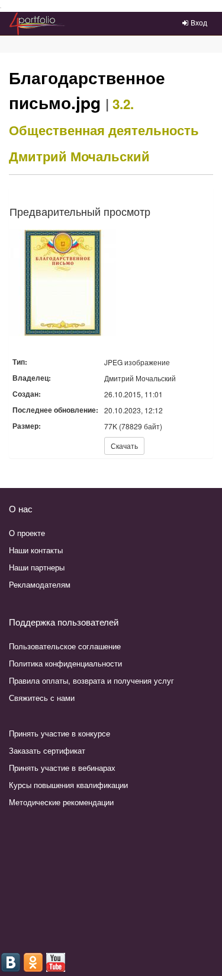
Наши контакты (36, 550)
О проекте (27, 532)
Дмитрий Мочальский (79, 155)
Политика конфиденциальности (65, 663)
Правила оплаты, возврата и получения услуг (91, 680)
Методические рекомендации (61, 802)
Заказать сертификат (47, 750)
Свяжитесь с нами (42, 697)
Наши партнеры (37, 567)
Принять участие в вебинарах (62, 767)
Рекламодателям (39, 584)
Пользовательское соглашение (65, 646)
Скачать (124, 446)
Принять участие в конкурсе (59, 733)
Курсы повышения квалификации (68, 784)
